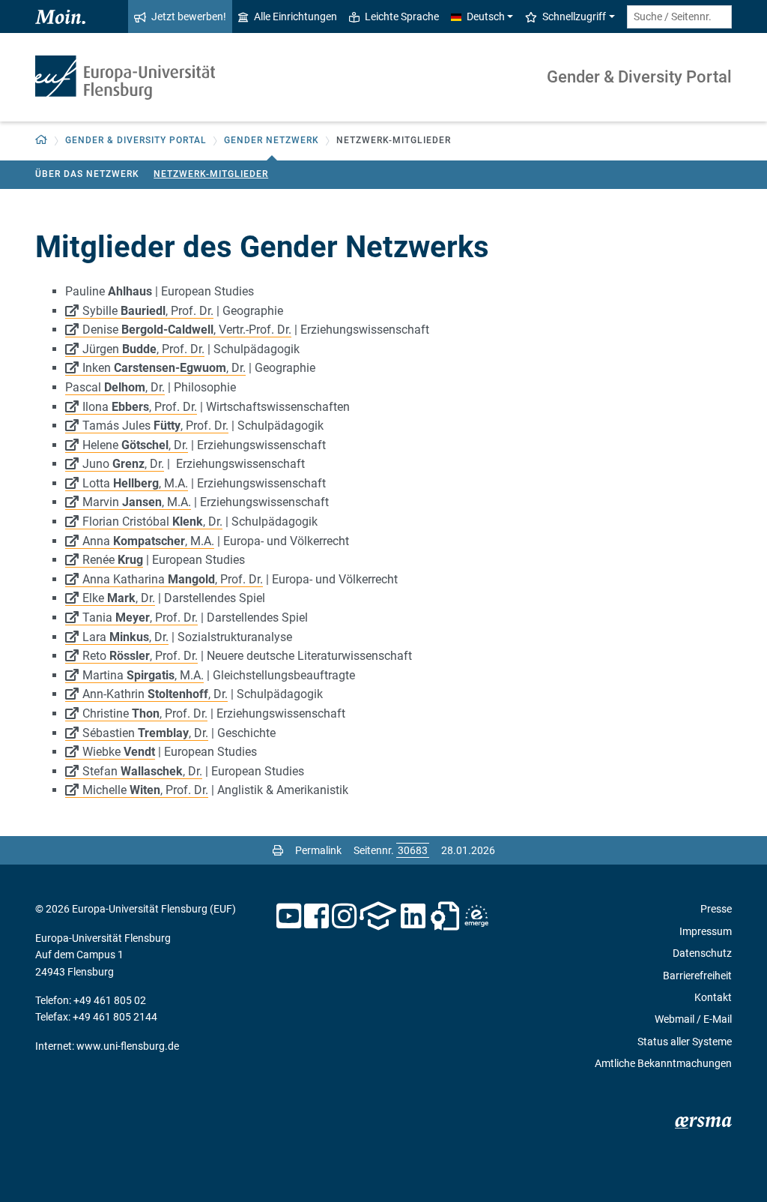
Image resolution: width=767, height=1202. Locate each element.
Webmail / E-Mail (693, 1019)
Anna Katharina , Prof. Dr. (172, 579)
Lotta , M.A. (135, 483)
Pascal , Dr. (115, 387)
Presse (716, 909)
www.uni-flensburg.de (127, 1046)
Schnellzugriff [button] (574, 16)
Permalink (318, 850)
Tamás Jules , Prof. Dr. (155, 425)
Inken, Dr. (164, 368)
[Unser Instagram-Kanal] (344, 916)
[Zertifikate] (445, 916)
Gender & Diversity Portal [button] (136, 140)
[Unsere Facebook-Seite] (316, 916)
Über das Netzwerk (87, 174)
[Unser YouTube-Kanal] (288, 916)
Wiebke (118, 752)
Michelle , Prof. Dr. (145, 790)
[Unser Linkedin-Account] (413, 916)
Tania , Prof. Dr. (140, 617)
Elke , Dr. (118, 598)
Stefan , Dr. (142, 771)
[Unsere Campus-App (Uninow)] (378, 916)
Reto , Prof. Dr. (140, 656)
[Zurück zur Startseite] (125, 77)
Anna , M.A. (148, 541)
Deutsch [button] (486, 16)
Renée (112, 560)
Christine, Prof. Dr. (144, 713)
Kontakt (713, 997)
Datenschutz (702, 953)
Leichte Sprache (402, 16)
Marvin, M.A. (136, 502)
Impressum (705, 931)
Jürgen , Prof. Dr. (143, 349)
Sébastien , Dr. (145, 733)
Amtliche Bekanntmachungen (663, 1063)
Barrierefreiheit (697, 976)
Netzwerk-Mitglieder (211, 174)
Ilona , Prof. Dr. (139, 407)
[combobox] (679, 16)
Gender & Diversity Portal (639, 76)
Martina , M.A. (143, 675)
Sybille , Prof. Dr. (147, 311)
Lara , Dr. (125, 637)
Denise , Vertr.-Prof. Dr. (186, 329)
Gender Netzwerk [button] (271, 140)
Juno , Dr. (123, 464)
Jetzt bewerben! (188, 16)
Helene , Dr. (135, 445)
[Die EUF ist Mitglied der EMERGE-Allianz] (476, 916)
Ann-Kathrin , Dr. (155, 694)
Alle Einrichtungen (295, 16)
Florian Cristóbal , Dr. (152, 521)
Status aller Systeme (684, 1042)
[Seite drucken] (278, 850)
